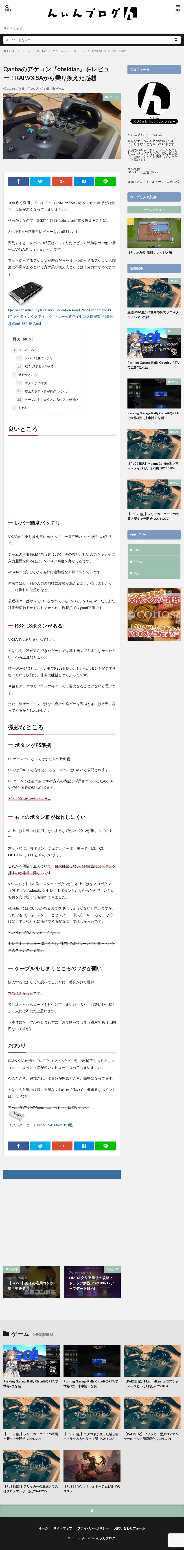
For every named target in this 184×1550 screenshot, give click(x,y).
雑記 (176, 280)
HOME (11, 51)
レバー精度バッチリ (35, 358)
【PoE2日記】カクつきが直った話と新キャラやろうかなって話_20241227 (91, 1436)
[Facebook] (18, 181)
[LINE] (105, 181)
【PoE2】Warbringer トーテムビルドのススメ (92, 1488)
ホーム (43, 1528)
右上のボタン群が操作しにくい (43, 391)
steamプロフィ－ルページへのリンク (153, 181)
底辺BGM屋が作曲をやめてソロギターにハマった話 (153, 314)
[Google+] (62, 181)
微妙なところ (25, 374)
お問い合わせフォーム (129, 1528)
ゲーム (26, 51)
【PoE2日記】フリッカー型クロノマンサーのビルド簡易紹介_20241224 (151, 1436)
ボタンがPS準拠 (32, 383)
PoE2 (175, 432)
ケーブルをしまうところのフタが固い (47, 399)
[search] (176, 40)
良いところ (23, 350)
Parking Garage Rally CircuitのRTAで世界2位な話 (153, 365)
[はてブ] (84, 181)
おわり (20, 408)
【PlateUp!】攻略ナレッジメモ (149, 252)
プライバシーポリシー (93, 1528)
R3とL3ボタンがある (35, 366)
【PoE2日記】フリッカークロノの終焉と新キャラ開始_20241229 (153, 516)
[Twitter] (40, 181)
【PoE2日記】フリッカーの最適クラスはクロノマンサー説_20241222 (30, 1488)
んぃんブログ (105, 1538)
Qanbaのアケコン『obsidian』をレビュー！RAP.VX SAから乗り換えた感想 (82, 51)
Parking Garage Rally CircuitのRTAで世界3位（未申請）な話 (153, 415)
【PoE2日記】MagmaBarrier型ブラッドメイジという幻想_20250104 (153, 466)
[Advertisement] (62, 472)
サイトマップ (12, 28)
